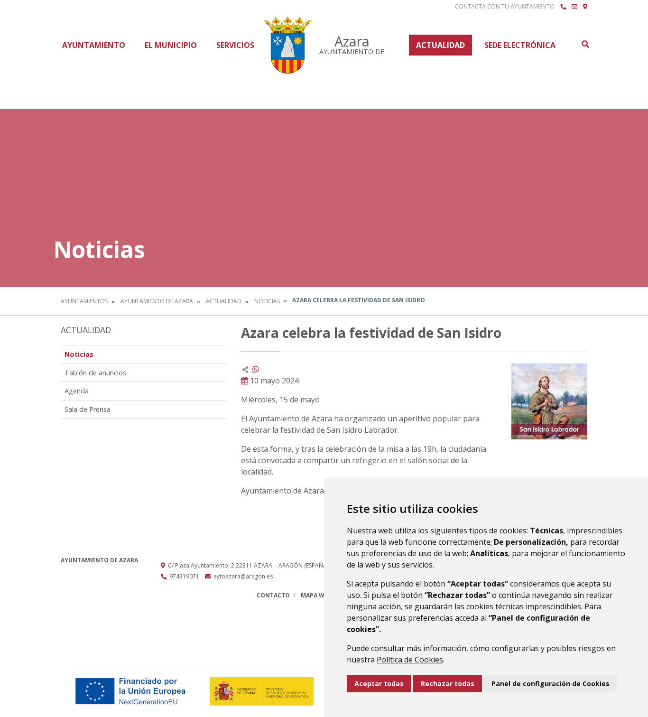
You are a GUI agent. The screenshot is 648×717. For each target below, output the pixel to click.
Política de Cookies (410, 659)
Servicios (235, 45)
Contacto (273, 595)
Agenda (77, 390)
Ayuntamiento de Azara (156, 301)
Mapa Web (316, 595)
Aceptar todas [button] (379, 683)
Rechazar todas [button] (447, 683)
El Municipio (171, 45)
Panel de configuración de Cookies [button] (550, 683)
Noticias (267, 301)
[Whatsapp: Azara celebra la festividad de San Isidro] (255, 369)
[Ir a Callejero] (585, 6)
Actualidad (440, 45)
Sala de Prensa (88, 409)
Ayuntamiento (93, 45)
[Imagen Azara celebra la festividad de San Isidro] (549, 401)
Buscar (584, 44)
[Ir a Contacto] (574, 6)
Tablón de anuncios (95, 372)
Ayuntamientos (84, 301)
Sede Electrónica (519, 45)
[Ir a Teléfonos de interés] (563, 6)
